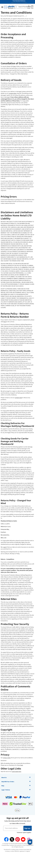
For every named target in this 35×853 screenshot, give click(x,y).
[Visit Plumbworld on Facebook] (6, 839)
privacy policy (7, 758)
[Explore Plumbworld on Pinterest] (17, 839)
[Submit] (16, 6)
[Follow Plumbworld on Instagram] (28, 839)
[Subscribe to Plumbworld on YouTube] (23, 839)
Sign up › (27, 828)
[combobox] (23, 7)
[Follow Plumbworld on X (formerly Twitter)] (12, 839)
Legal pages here (16, 772)
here (14, 66)
